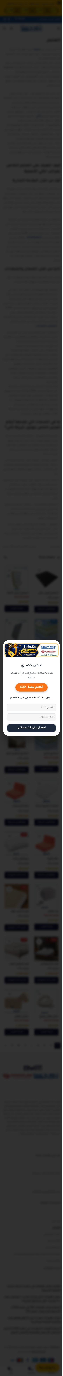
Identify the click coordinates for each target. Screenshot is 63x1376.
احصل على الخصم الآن (30, 727)
